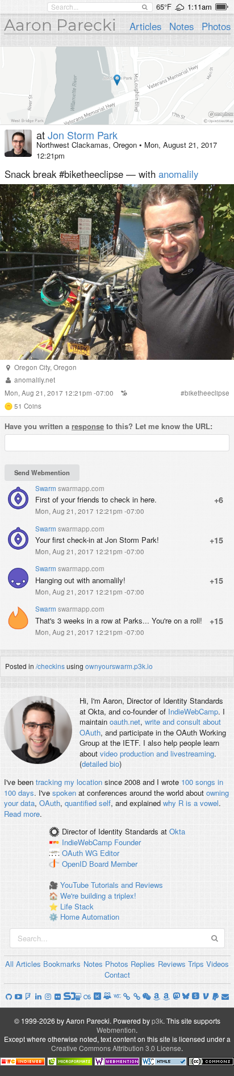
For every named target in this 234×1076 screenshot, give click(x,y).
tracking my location (69, 781)
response (88, 426)
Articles (145, 26)
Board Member (113, 863)
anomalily (178, 174)
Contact (117, 974)
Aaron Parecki (60, 25)
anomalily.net (34, 379)
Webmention (116, 1030)
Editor (109, 852)
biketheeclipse (207, 392)
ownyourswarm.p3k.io (119, 666)
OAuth (49, 802)
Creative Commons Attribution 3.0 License (116, 1048)
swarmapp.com (81, 488)
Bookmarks (62, 963)
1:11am (199, 6)
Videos (217, 963)
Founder (127, 842)
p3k (157, 1020)
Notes (181, 26)
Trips (196, 963)
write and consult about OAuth (150, 727)
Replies (143, 963)
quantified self (88, 802)
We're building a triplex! (98, 895)
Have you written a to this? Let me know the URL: (108, 426)
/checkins (50, 666)
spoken (64, 792)
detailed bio (100, 763)
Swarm (45, 488)
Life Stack (77, 906)
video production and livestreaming (157, 753)
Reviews (172, 963)
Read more (22, 813)
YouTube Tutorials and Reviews (111, 884)
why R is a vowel (191, 802)
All (9, 963)
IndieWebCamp (193, 711)
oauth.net (125, 721)
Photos (216, 26)
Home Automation (89, 916)
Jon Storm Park (83, 134)
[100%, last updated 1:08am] (221, 6)
